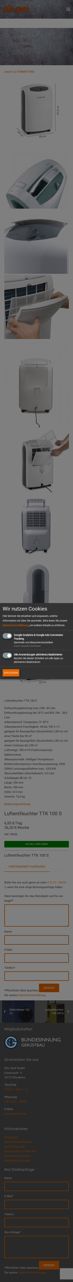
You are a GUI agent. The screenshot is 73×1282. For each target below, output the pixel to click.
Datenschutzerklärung (15, 625)
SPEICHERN (11, 672)
